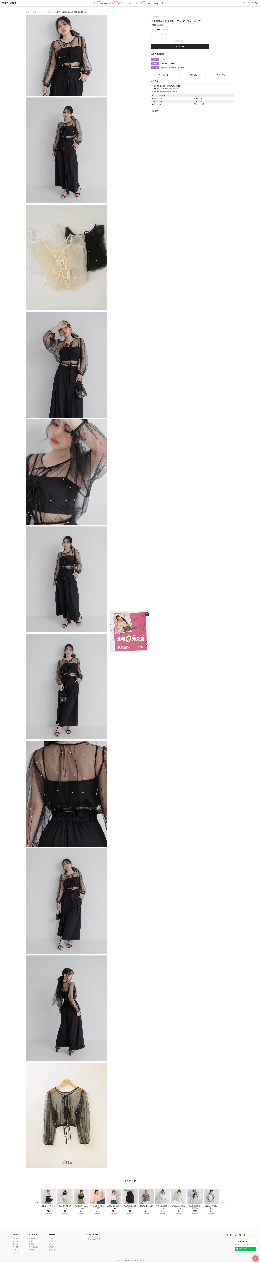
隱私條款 (15, 1241)
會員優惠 (51, 1247)
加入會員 (51, 1238)
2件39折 (160, 25)
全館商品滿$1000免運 (167, 63)
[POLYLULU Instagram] (236, 1235)
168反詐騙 (16, 1250)
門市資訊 (15, 1247)
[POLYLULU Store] (227, 1235)
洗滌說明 (31, 1250)
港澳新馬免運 (33, 1247)
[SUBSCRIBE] (115, 1239)
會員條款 (51, 1244)
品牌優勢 (15, 1238)
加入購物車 (180, 46)
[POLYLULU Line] (240, 1235)
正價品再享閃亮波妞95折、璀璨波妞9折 (173, 67)
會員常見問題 (33, 1238)
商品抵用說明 (52, 1250)
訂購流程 (31, 1244)
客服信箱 (31, 1241)
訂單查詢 (51, 1241)
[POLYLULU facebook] (231, 1235)
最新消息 (15, 1244)
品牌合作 (15, 1253)
